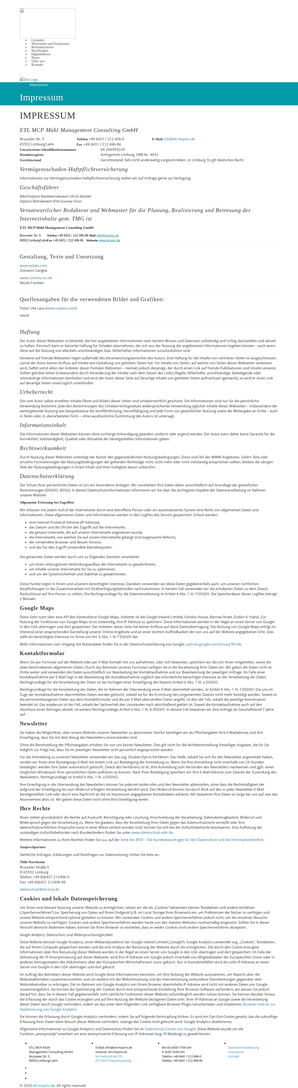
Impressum (236, 1052)
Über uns (38, 61)
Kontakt (37, 64)
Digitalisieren (41, 54)
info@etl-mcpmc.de (179, 139)
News (35, 57)
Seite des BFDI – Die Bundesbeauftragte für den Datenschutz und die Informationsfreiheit (192, 839)
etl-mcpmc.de (44, 1085)
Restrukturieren (42, 47)
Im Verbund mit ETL (109, 1056)
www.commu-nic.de (36, 277)
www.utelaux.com (61, 308)
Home (25, 84)
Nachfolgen (39, 50)
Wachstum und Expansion (50, 43)
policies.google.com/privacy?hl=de (213, 644)
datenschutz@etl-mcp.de (39, 889)
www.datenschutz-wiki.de (152, 832)
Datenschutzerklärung (243, 1047)
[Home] (29, 79)
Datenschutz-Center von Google (170, 1028)
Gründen (37, 40)
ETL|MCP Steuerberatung (113, 1060)
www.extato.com (33, 265)
